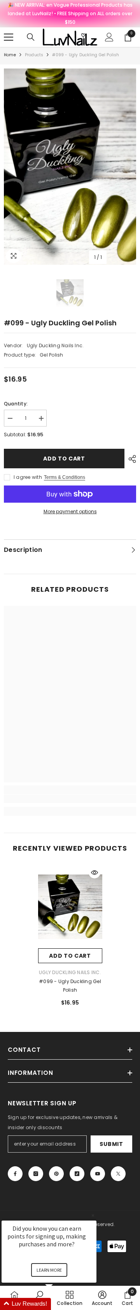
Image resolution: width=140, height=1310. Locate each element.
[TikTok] (77, 1173)
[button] (58, 1304)
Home (10, 55)
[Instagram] (35, 1173)
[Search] (30, 37)
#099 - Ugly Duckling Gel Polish (70, 985)
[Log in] (109, 37)
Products (34, 55)
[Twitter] (118, 1173)
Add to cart (64, 458)
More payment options (70, 511)
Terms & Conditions (64, 477)
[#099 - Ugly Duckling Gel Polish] (70, 907)
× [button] (92, 1215)
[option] (70, 166)
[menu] (8, 37)
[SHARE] (130, 459)
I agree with (28, 477)
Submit (111, 1144)
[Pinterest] (56, 1173)
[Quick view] (94, 872)
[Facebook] (15, 1173)
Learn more (49, 1270)
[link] (70, 798)
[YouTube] (97, 1173)
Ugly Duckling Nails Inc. (55, 345)
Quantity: (16, 403)
